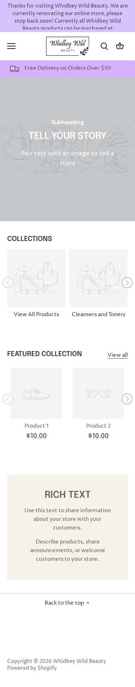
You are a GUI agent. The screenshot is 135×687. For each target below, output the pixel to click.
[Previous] (8, 283)
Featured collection (44, 354)
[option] (67, 149)
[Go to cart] (120, 46)
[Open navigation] (11, 46)
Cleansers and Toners (98, 314)
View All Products (36, 314)
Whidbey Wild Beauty (79, 661)
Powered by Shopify (32, 668)
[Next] (127, 283)
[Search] (104, 46)
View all (118, 355)
